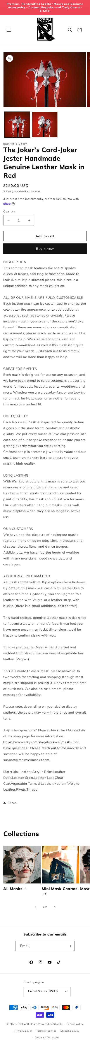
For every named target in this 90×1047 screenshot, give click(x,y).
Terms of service (46, 1031)
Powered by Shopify (50, 1024)
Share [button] (12, 803)
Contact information (47, 1037)
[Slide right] (54, 907)
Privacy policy (23, 1031)
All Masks (12, 888)
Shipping (8, 191)
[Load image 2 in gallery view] (45, 124)
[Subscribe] (69, 946)
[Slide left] (35, 907)
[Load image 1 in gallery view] (17, 124)
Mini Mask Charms (60, 888)
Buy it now (45, 248)
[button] (9, 30)
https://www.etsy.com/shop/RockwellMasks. (38, 742)
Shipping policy (70, 1031)
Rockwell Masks (27, 1024)
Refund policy (75, 1024)
